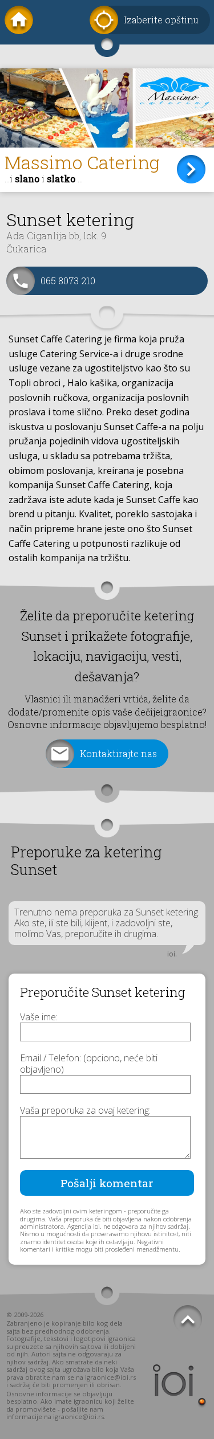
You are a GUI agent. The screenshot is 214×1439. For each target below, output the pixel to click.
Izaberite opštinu (161, 20)
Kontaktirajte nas (118, 753)
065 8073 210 (68, 281)
